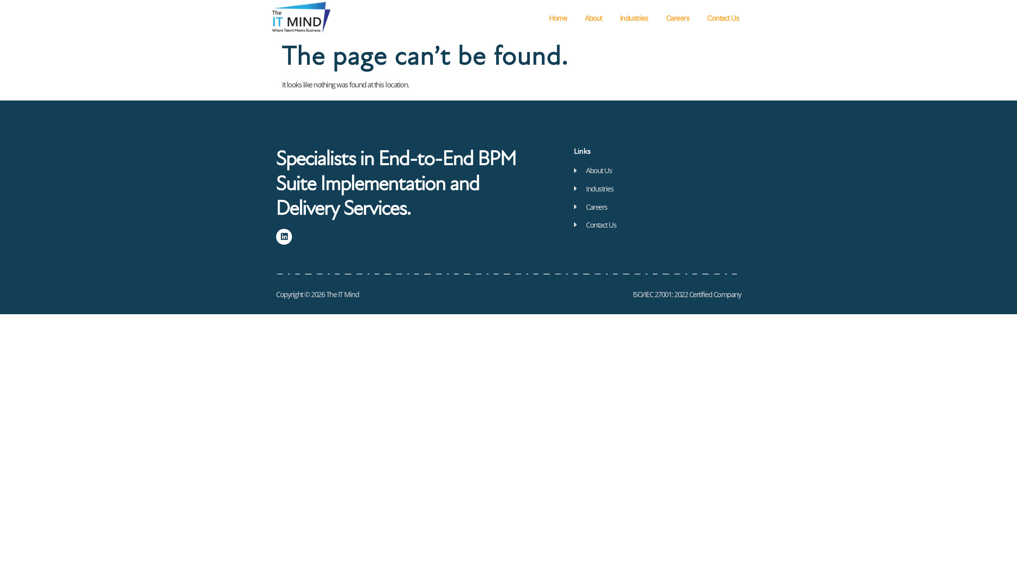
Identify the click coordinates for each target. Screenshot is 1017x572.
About (593, 18)
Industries (634, 18)
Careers (678, 18)
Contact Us (723, 18)
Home (558, 18)
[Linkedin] (284, 237)
